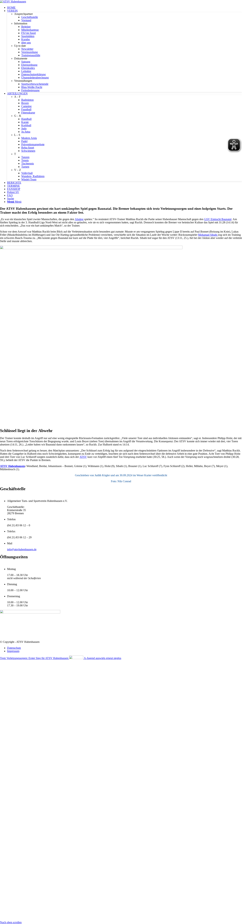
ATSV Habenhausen (12, 466)
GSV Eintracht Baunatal (217, 219)
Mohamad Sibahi (208, 234)
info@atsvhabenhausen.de (21, 549)
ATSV (83, 456)
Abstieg (79, 219)
